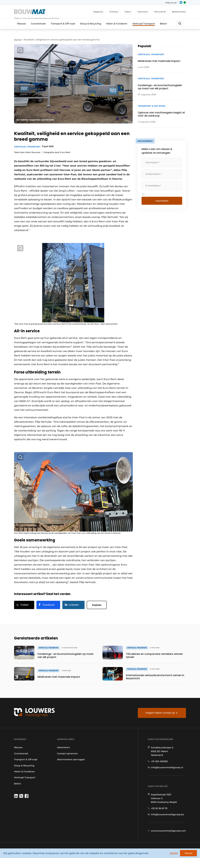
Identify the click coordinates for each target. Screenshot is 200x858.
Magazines (98, 11)
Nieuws (21, 23)
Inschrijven (161, 200)
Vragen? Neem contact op (160, 712)
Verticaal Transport (143, 23)
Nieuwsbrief (160, 11)
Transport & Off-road (63, 23)
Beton (163, 23)
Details (174, 853)
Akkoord (188, 853)
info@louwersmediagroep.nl (167, 767)
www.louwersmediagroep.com (168, 830)
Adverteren (143, 11)
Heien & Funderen (116, 23)
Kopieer (96, 604)
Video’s (127, 11)
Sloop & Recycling (90, 23)
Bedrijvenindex (179, 11)
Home (17, 39)
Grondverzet (38, 23)
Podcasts (113, 11)
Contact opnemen (67, 753)
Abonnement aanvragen (71, 759)
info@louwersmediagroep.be (167, 814)
